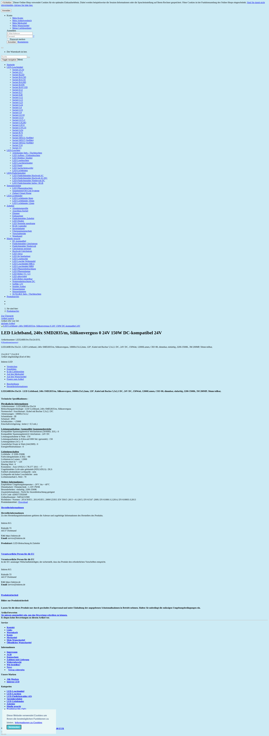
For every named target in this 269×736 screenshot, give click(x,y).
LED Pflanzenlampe (21, 271)
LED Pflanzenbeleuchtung (24, 269)
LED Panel (17, 165)
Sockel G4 (17, 107)
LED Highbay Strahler (22, 158)
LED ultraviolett (19, 276)
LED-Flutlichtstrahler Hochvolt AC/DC (29, 178)
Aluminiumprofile (20, 208)
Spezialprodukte (14, 185)
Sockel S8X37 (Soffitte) (23, 140)
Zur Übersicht (7, 316)
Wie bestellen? (13, 664)
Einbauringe (17, 216)
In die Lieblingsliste (15, 371)
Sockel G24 (17, 105)
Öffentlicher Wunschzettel (19, 642)
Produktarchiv (13, 296)
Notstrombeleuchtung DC (23, 281)
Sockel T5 (16, 148)
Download (23, 502)
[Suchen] (29, 57)
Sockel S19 (17, 135)
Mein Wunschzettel (16, 640)
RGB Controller (19, 226)
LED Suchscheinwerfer (22, 168)
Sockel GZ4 (17, 130)
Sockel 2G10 (18, 69)
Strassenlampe (18, 289)
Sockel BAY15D (20, 87)
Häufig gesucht (13, 238)
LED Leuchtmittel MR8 (23, 266)
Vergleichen (12, 366)
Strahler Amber (19, 286)
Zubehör (10, 206)
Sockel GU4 (17, 117)
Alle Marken (13, 679)
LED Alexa (17, 253)
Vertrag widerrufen (16, 670)
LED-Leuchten (13, 150)
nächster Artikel (8, 323)
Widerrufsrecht (14, 662)
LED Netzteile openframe (23, 223)
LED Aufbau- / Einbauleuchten (26, 155)
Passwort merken (17, 39)
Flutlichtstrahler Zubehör (23, 218)
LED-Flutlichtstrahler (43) (19, 696)
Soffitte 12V (17, 284)
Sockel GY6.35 (19, 127)
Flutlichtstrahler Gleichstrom (24, 243)
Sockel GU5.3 (18, 120)
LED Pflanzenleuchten (22, 188)
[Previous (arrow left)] (2, 734)
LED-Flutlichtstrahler (16, 173)
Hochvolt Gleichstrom (22, 251)
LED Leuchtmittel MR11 (23, 264)
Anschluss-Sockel (20, 211)
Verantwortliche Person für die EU (17, 554)
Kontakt (11, 627)
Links (9, 630)
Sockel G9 (17, 112)
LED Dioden (18, 221)
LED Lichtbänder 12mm (23, 203)
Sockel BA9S (18, 85)
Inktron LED (13, 682)
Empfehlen (11, 369)
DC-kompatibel (19, 241)
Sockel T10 (17, 145)
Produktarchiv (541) (16, 709)
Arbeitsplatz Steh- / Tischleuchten (27, 153)
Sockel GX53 (18, 125)
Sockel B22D (18, 75)
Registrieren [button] (23, 42)
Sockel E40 (17, 95)
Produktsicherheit (9, 595)
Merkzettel (12, 637)
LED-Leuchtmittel (15, 67)
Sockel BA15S (19, 80)
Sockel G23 (17, 102)
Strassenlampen (19, 291)
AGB (9, 654)
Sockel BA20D (19, 82)
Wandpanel (17, 236)
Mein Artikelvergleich (22, 20)
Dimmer (16, 213)
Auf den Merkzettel (15, 374)
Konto (10, 635)
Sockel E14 (17, 90)
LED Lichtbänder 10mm (23, 201)
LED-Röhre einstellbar (22, 279)
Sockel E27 (17, 92)
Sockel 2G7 (17, 72)
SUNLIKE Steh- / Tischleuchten (26, 294)
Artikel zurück (7, 318)
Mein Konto (17, 18)
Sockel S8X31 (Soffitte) (23, 138)
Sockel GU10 (18, 115)
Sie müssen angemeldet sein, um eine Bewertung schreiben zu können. (34, 615)
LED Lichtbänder (14, 196)
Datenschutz (12, 657)
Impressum (12, 652)
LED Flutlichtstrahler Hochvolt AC (28, 175)
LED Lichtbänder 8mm (22, 198)
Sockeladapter (18, 228)
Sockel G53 (17, 110)
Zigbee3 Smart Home (21, 193)
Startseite (11, 64)
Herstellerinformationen (17, 386)
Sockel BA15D (19, 77)
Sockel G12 (17, 97)
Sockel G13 (17, 100)
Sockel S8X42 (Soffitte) (23, 143)
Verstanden (14, 727)
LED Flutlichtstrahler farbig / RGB (27, 183)
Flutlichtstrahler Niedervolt (24, 246)
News (9, 667)
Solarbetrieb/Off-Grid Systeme (25, 190)
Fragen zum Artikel (15, 379)
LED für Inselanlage (21, 256)
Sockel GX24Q (19, 122)
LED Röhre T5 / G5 (21, 274)
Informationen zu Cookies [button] (28, 722)
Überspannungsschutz (22, 231)
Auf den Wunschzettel (16, 376)
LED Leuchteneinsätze (22, 163)
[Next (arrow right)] (5, 734)
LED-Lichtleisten (20, 170)
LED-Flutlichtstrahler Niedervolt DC (28, 180)
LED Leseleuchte (20, 259)
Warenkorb (12, 632)
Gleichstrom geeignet (21, 248)
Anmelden (6, 11)
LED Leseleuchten (20, 160)
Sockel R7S (17, 132)
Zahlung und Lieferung (18, 659)
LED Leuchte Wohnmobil (23, 261)
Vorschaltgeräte (19, 233)
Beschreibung (13, 384)
